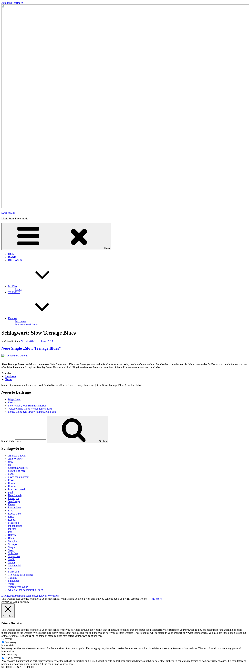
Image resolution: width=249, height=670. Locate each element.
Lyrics (18, 289)
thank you (13, 571)
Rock (11, 538)
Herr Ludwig (15, 495)
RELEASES (15, 260)
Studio (11, 559)
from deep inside (17, 489)
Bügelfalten (14, 399)
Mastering (13, 522)
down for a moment (18, 476)
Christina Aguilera (18, 467)
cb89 (10, 461)
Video (11, 583)
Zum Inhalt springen (12, 2)
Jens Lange (14, 501)
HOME (12, 254)
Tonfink (12, 577)
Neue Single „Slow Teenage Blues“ (31, 348)
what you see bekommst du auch (25, 589)
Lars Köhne (14, 507)
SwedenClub (8, 212)
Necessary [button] (6, 638)
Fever (11, 480)
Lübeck (12, 519)
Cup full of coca (16, 470)
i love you (13, 498)
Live (10, 510)
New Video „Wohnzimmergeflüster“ (27, 405)
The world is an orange (20, 574)
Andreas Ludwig (17, 455)
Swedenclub (14, 565)
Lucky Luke (14, 513)
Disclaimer (20, 321)
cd (9, 464)
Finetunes (10, 376)
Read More (156, 598)
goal (10, 492)
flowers (12, 486)
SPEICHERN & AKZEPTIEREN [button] (19, 667)
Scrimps (12, 544)
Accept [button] (135, 598)
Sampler (12, 541)
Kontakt (12, 318)
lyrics (11, 516)
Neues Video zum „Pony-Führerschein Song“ (32, 411)
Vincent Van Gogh (18, 586)
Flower (12, 402)
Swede (11, 562)
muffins (12, 528)
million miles (15, 525)
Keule (11, 504)
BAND (12, 257)
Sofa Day (13, 553)
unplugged (13, 580)
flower (11, 483)
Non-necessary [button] (9, 654)
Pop (10, 531)
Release (12, 534)
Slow (11, 550)
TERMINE (14, 292)
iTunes (8, 379)
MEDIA (12, 286)
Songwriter (14, 556)
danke (11, 473)
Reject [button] (143, 598)
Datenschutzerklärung (26, 324)
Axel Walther (15, 458)
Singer (11, 547)
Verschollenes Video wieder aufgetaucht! (30, 408)
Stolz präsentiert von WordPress (42, 595)
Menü (107, 248)
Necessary (10, 642)
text (10, 568)
